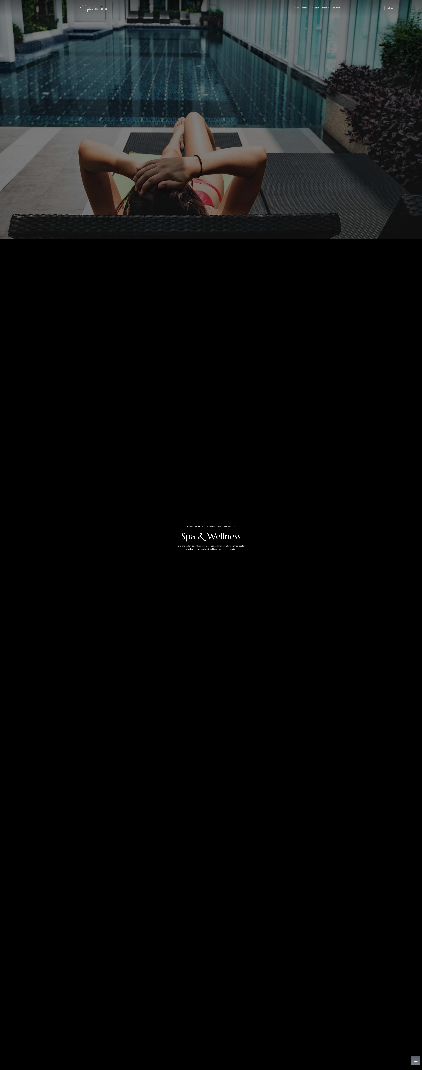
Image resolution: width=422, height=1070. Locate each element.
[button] (390, 8)
